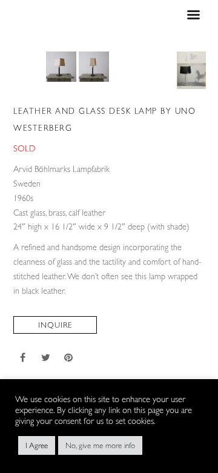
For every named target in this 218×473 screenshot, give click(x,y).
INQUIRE (55, 324)
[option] (61, 66)
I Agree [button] (36, 445)
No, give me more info (100, 445)
